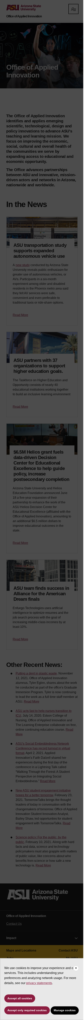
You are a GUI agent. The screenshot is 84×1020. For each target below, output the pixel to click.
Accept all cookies (19, 998)
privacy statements (39, 983)
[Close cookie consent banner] (76, 968)
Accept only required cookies (27, 1010)
